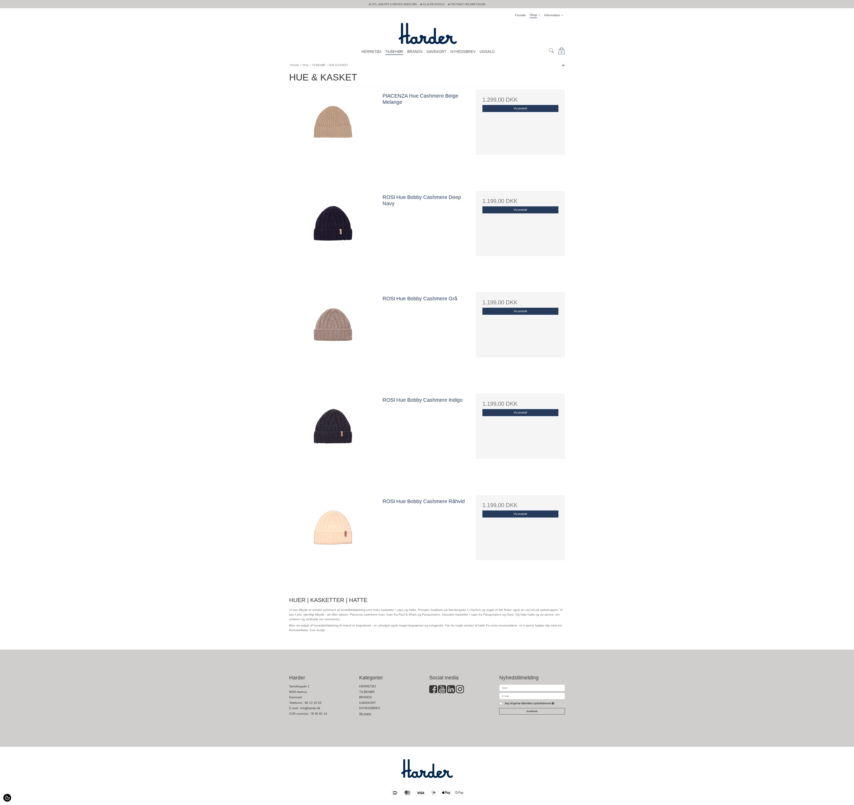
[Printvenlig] (563, 65)
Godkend (532, 711)
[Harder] (427, 33)
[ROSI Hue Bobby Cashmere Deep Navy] (333, 235)
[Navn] (532, 687)
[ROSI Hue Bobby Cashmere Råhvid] (333, 539)
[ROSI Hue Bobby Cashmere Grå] (333, 336)
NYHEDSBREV (369, 708)
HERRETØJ (367, 686)
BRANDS (365, 697)
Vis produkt (520, 108)
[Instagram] (460, 691)
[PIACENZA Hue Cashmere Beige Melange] (333, 134)
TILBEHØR (367, 692)
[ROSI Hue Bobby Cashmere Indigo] (333, 438)
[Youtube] (442, 691)
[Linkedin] (451, 691)
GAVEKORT (367, 703)
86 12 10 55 (313, 703)
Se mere (365, 713)
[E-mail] (532, 696)
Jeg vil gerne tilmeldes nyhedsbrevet (529, 703)
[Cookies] (7, 798)
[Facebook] (433, 691)
